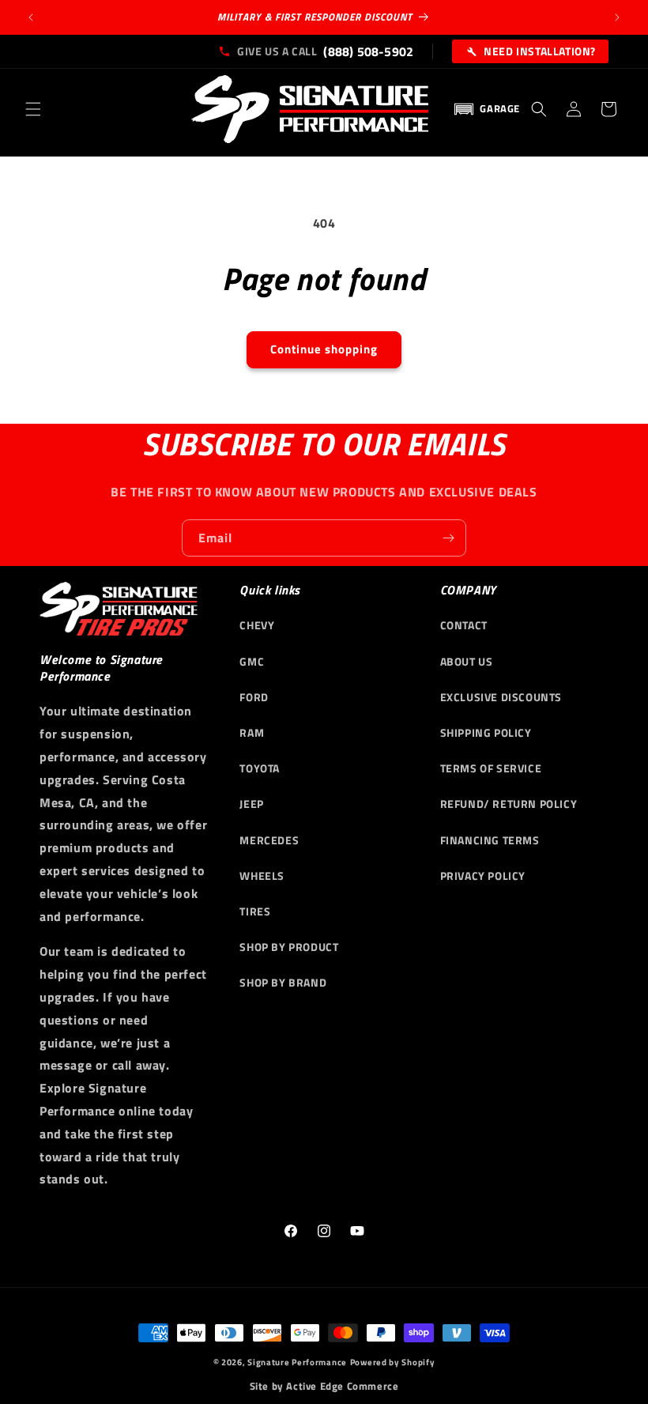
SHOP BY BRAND (282, 982)
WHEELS (261, 875)
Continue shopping (324, 349)
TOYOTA (259, 768)
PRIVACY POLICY (483, 875)
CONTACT (464, 625)
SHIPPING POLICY (486, 732)
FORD (253, 697)
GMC (251, 661)
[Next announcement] (617, 17)
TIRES (254, 911)
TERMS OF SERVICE (491, 768)
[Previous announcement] (30, 17)
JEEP (251, 803)
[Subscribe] (448, 538)
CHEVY (256, 625)
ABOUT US (466, 661)
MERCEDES (269, 840)
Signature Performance (297, 1362)
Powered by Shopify (392, 1362)
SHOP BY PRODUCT (288, 946)
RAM (251, 732)
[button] (33, 109)
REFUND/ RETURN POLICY (509, 803)
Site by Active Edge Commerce (324, 1386)
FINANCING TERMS (490, 840)
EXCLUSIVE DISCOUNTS (501, 697)
